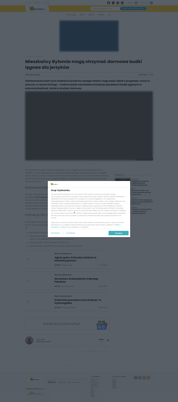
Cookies (63, 227)
